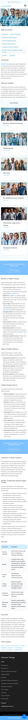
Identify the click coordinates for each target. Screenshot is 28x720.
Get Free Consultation (14, 270)
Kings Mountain (18, 649)
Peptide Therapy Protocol (8, 44)
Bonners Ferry (15, 645)
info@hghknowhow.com (15, 2)
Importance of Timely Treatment (10, 47)
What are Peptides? (16, 34)
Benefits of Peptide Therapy (9, 37)
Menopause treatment (10, 248)
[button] (25, 5)
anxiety (24, 332)
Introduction (5, 34)
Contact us (4, 692)
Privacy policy (4, 698)
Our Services (4, 668)
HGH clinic (6, 173)
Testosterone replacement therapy (9, 683)
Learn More (6, 125)
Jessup (8, 645)
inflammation (6, 309)
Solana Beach (18, 647)
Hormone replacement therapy (13, 123)
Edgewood (4, 647)
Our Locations (4, 689)
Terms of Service (5, 695)
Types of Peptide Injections (9, 40)
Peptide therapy (5, 64)
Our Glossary (4, 665)
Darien (3, 645)
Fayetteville (9, 649)
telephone (10, 647)
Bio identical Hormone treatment (13, 198)
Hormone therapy (6, 6)
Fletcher (23, 645)
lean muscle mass (14, 293)
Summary (4, 55)
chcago (3, 649)
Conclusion (12, 55)
